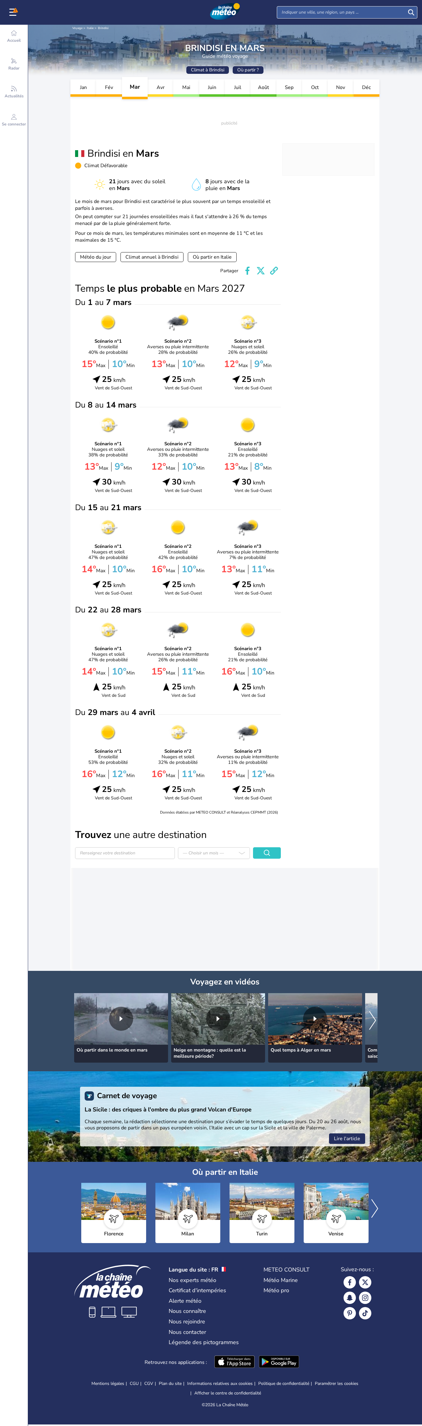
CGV (148, 1383)
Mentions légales (107, 1383)
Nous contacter (187, 1332)
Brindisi (103, 28)
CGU (134, 1383)
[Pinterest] (350, 1313)
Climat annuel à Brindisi (152, 257)
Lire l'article (347, 1138)
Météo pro (276, 1290)
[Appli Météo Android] (279, 1362)
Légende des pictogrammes (204, 1342)
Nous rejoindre (187, 1321)
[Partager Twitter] (261, 271)
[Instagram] (365, 1298)
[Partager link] (274, 271)
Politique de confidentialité (283, 1383)
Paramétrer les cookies (336, 1383)
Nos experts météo (192, 1280)
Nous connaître (187, 1311)
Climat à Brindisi (207, 70)
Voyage (77, 28)
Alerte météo (185, 1301)
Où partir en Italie (212, 257)
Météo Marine (281, 1280)
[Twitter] (365, 1282)
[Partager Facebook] (247, 271)
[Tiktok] (365, 1313)
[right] (373, 1021)
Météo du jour (95, 257)
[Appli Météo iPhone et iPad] (234, 1362)
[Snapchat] (350, 1298)
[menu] (14, 12)
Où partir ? (248, 70)
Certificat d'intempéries (197, 1290)
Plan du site (170, 1383)
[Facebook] (350, 1282)
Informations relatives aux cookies (220, 1383)
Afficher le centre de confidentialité (227, 1393)
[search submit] (411, 12)
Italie (90, 28)
